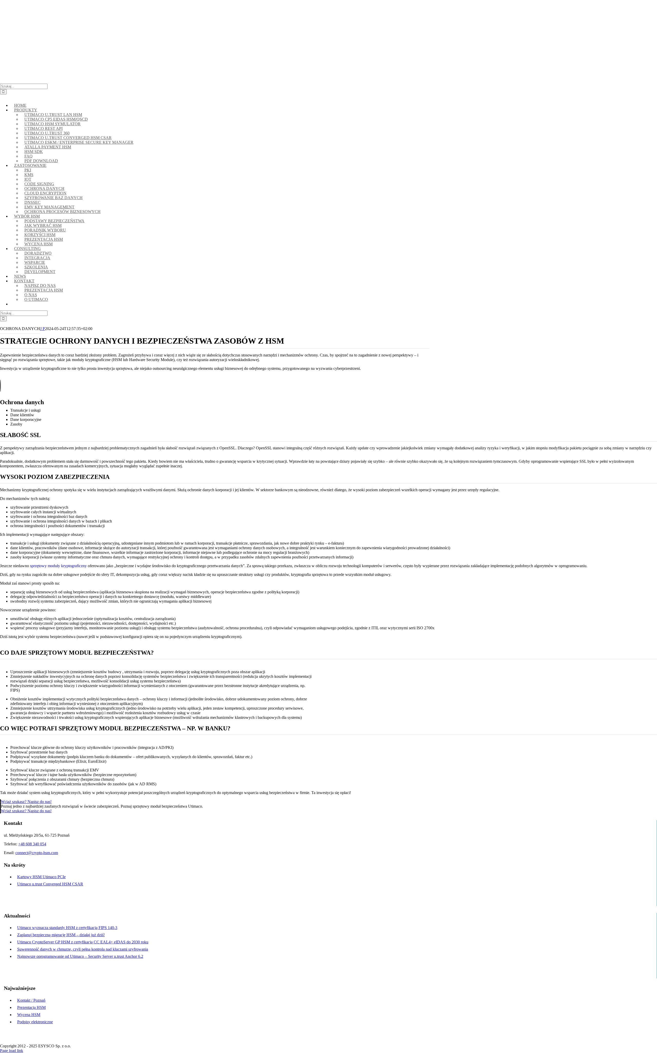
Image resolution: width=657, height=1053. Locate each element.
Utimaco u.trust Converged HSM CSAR (50, 884)
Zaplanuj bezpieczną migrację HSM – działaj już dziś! (61, 935)
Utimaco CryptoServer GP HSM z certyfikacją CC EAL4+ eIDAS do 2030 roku (82, 942)
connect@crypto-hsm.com (87, 4)
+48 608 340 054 (32, 844)
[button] (4, 96)
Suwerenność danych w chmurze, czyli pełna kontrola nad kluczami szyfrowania (82, 949)
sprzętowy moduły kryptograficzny (58, 566)
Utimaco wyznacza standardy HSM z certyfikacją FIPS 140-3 (67, 927)
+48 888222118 (48, 4)
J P (42, 328)
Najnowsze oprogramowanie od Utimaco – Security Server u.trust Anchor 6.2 (80, 956)
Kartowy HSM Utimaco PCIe (41, 877)
